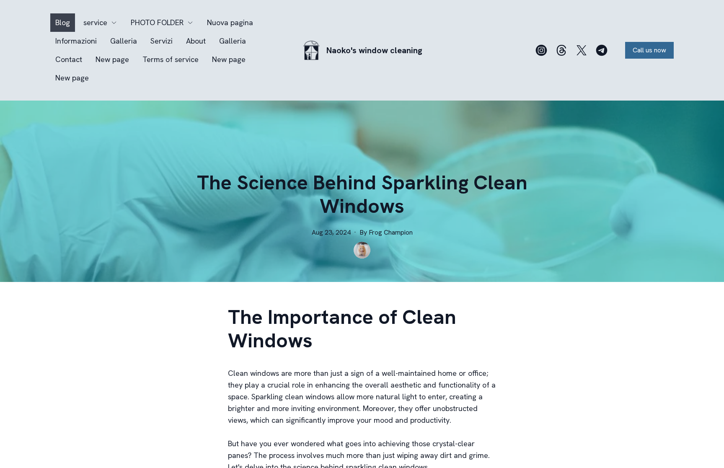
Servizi (161, 41)
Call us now (649, 50)
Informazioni (76, 41)
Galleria (123, 41)
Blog (62, 22)
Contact (68, 59)
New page (112, 59)
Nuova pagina (230, 22)
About (196, 41)
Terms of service (170, 59)
